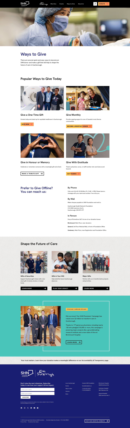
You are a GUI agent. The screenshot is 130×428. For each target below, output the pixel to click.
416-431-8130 (78, 191)
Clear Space (36, 421)
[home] (25, 3)
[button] (53, 4)
